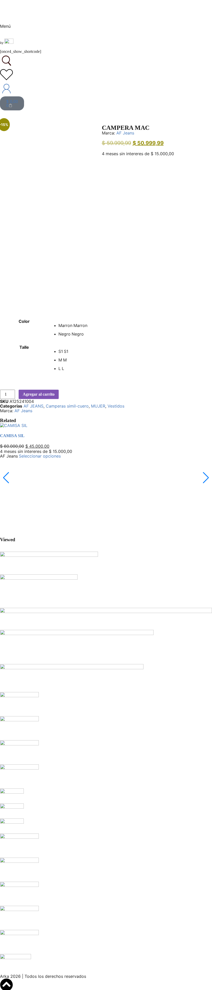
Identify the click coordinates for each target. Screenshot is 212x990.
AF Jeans (125, 133)
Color (24, 321)
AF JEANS (33, 406)
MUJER (98, 406)
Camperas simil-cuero (67, 406)
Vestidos (116, 406)
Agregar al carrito (39, 394)
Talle (24, 347)
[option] (135, 325)
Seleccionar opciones (40, 456)
